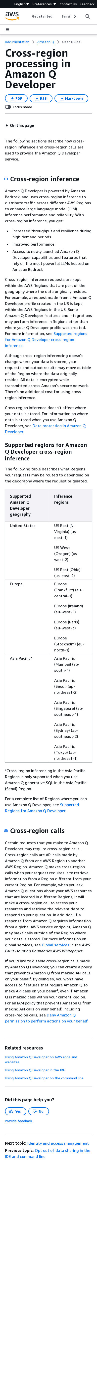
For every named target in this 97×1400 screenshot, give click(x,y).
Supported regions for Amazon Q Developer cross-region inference (46, 339)
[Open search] (87, 16)
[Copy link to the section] (6, 179)
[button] (19, 125)
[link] (71, 41)
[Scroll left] (28, 16)
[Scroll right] (74, 16)
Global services (55, 944)
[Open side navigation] (7, 30)
